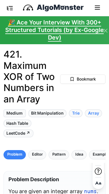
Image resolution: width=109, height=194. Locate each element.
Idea (79, 154)
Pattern (59, 154)
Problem (14, 154)
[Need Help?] (98, 171)
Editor (37, 154)
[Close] (105, 31)
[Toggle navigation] (97, 7)
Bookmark (86, 78)
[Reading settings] (98, 183)
